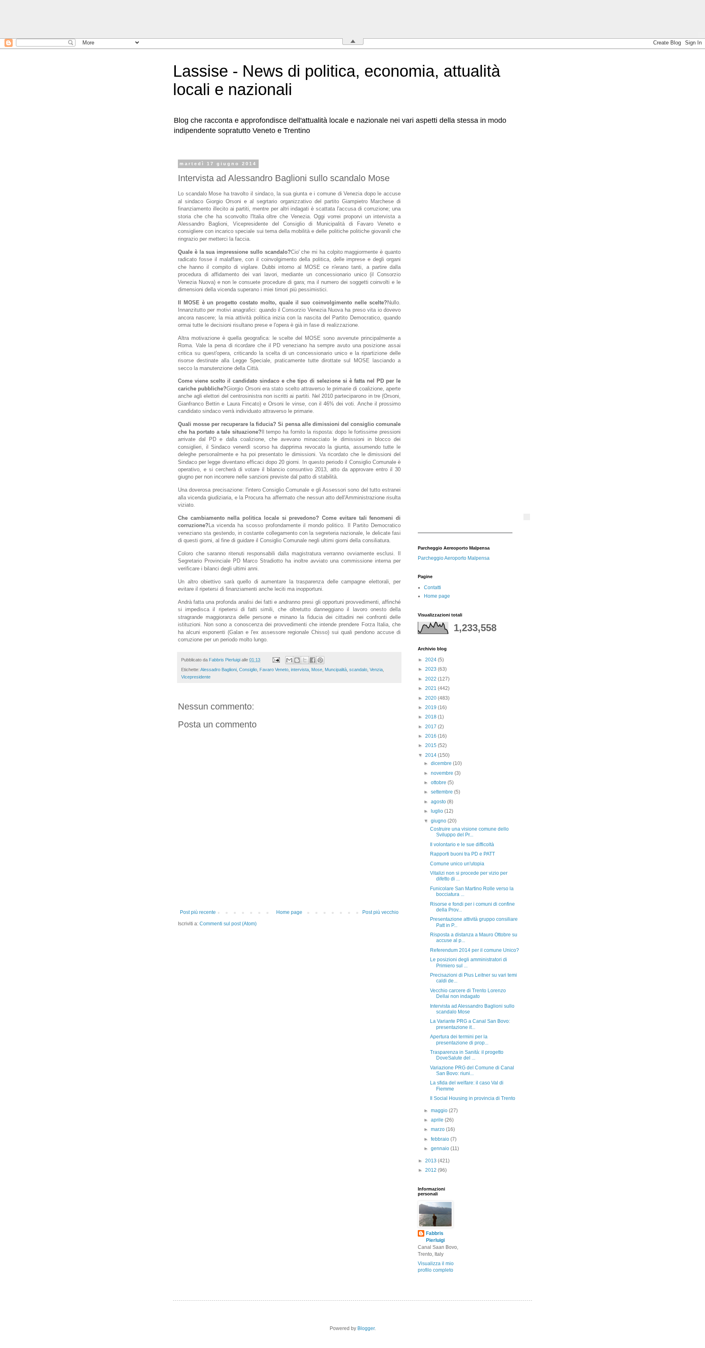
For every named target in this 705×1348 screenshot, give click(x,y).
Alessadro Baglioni (218, 669)
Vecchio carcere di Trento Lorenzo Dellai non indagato (468, 993)
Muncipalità (336, 669)
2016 (431, 736)
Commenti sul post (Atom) (228, 924)
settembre (442, 792)
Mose (316, 669)
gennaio (440, 1148)
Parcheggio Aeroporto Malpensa (454, 558)
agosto (439, 802)
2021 (431, 688)
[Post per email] (275, 659)
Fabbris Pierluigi (435, 1236)
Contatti (432, 587)
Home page (289, 912)
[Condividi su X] (305, 660)
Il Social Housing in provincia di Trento (472, 1098)
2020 (431, 698)
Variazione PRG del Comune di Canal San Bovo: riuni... (472, 1070)
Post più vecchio (380, 912)
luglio (437, 811)
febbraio (440, 1139)
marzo (438, 1129)
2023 (431, 669)
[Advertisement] (469, 283)
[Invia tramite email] (289, 660)
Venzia (376, 669)
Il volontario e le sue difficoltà (462, 844)
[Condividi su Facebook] (312, 660)
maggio (440, 1110)
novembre (442, 773)
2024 (431, 660)
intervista (300, 669)
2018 (431, 717)
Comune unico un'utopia (457, 864)
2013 (431, 1161)
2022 (431, 679)
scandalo (358, 669)
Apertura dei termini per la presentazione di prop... (459, 1039)
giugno (439, 821)
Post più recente (198, 912)
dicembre (442, 763)
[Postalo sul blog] (297, 660)
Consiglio (248, 669)
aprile (438, 1120)
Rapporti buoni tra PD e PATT (462, 854)
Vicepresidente (196, 676)
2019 (431, 707)
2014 (431, 755)
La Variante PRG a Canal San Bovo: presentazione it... (470, 1024)
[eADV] (526, 517)
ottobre (439, 782)
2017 (431, 726)
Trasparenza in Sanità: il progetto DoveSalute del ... (466, 1055)
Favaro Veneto (273, 669)
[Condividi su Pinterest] (320, 660)
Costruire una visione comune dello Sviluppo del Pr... (469, 832)
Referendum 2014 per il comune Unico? (474, 950)
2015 (431, 745)
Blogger (366, 1328)
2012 (431, 1170)
